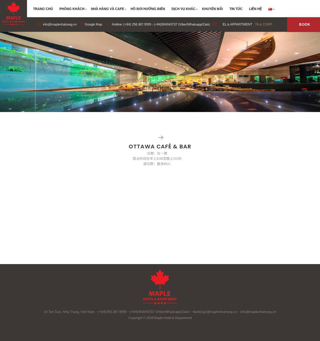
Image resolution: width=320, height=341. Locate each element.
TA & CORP (263, 24)
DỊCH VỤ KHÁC (183, 9)
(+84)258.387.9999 (112, 312)
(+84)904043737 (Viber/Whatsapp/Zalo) (160, 312)
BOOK (304, 24)
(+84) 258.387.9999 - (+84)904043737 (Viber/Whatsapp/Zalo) (166, 24)
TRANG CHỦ (43, 9)
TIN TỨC (236, 9)
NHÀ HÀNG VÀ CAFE (107, 9)
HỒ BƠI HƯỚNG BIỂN (148, 9)
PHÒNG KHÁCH (71, 9)
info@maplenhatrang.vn (59, 24)
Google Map (93, 24)
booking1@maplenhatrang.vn (215, 312)
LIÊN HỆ (255, 9)
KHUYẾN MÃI (212, 9)
